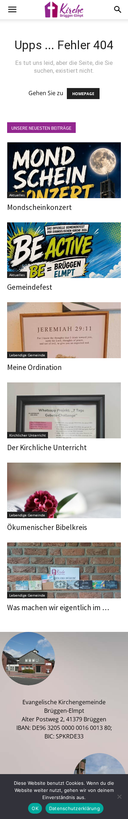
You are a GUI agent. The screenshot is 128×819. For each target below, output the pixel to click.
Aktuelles (17, 194)
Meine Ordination (34, 367)
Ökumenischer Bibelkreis (47, 527)
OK (35, 808)
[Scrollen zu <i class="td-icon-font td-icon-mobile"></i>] (12, 9)
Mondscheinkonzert (39, 207)
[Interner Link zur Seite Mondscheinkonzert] (64, 170)
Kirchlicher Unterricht (27, 435)
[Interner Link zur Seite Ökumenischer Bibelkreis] (64, 491)
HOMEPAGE (83, 93)
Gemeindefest (29, 287)
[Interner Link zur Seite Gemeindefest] (64, 250)
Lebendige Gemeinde (27, 354)
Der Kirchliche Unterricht (47, 447)
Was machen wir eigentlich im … (58, 607)
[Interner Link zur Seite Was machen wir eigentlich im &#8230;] (64, 570)
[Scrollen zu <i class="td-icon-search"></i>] (118, 9)
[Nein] (119, 796)
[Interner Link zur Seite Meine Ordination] (64, 330)
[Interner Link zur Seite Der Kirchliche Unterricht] (64, 410)
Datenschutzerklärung (74, 808)
